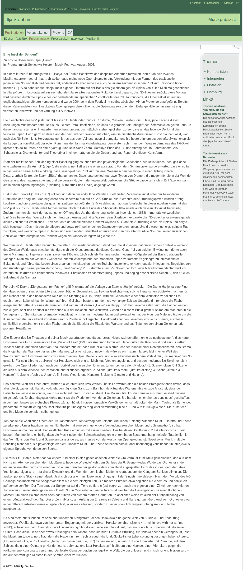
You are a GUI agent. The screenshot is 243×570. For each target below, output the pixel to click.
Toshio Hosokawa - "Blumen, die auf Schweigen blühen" (215, 110)
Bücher (8, 38)
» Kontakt (195, 2)
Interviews (77, 38)
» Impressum (211, 2)
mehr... (207, 145)
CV (70, 32)
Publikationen (39, 9)
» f (237, 2)
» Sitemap (227, 2)
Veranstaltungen (38, 32)
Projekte (58, 32)
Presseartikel (59, 38)
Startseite (24, 9)
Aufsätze (21, 38)
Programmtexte (58, 9)
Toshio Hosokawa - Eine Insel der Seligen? (93, 9)
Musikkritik (92, 38)
